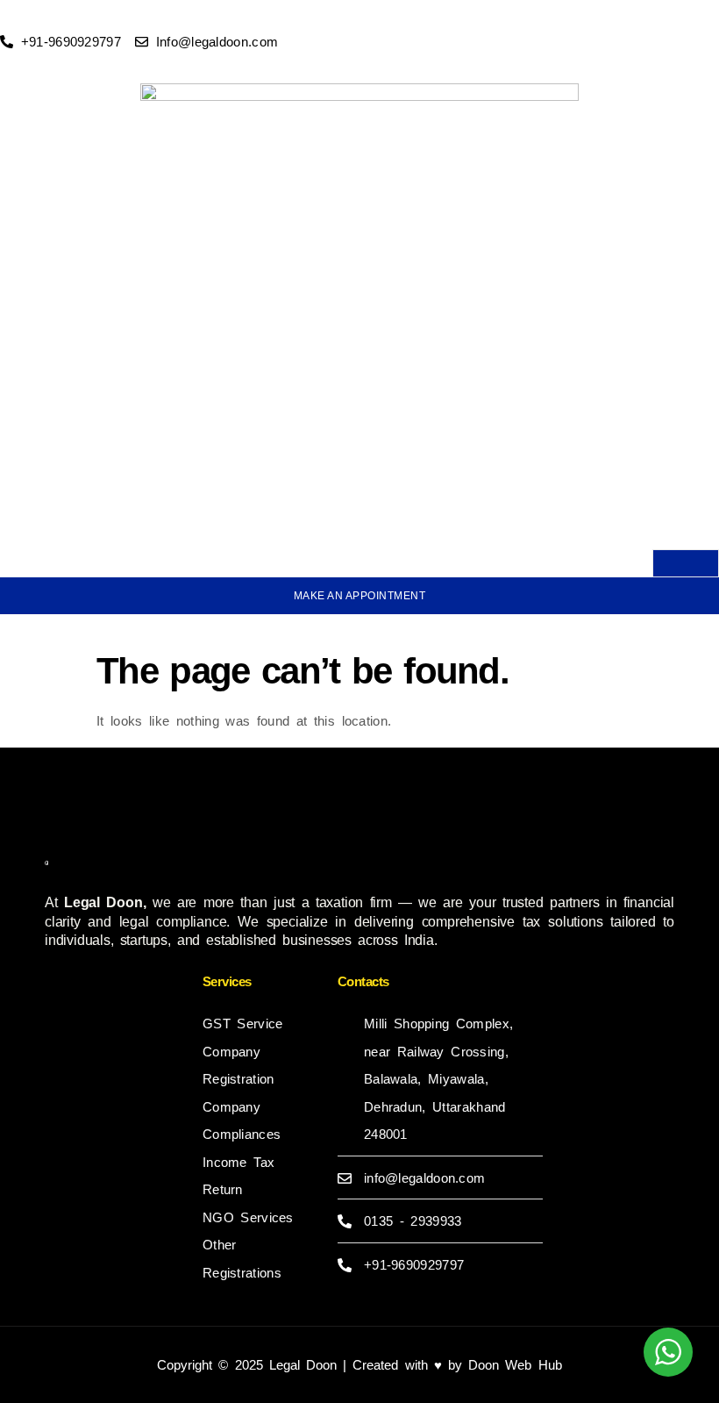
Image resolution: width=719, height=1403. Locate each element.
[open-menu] (685, 563)
